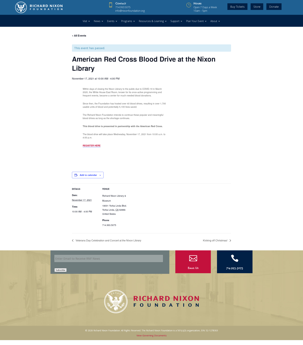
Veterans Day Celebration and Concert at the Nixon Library (108, 240)
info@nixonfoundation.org (130, 10)
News (97, 21)
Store (256, 7)
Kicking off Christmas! (215, 240)
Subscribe (60, 270)
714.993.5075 (123, 7)
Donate (274, 7)
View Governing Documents (152, 335)
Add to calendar (88, 175)
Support (174, 21)
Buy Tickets (237, 7)
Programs (126, 21)
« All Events (79, 35)
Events (110, 21)
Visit (85, 21)
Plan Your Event (195, 21)
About (213, 21)
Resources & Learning (151, 21)
